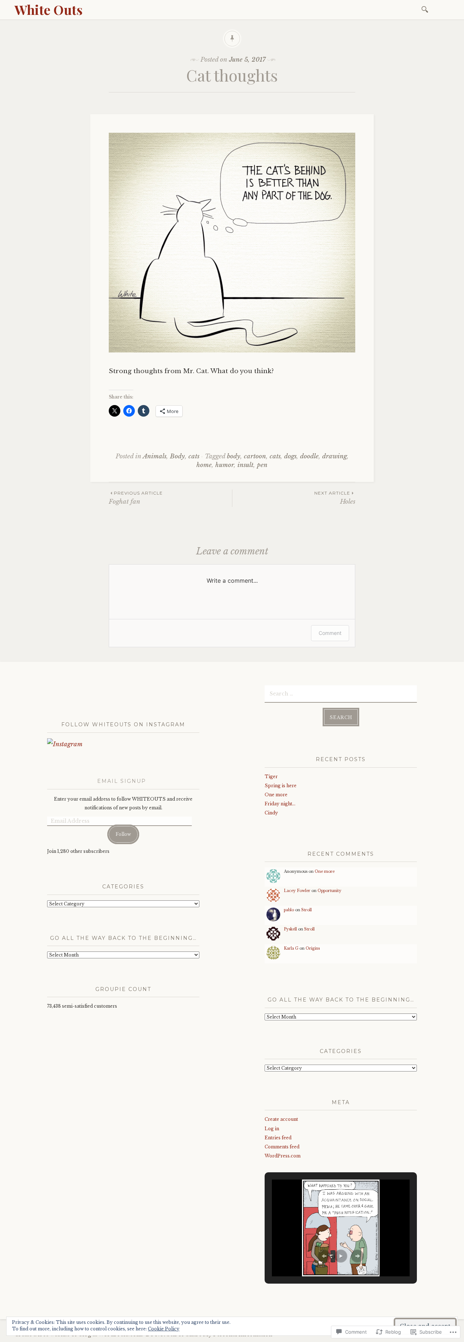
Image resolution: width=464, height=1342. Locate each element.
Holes (334, 497)
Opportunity (329, 890)
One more (276, 794)
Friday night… (280, 803)
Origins (313, 948)
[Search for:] (426, 8)
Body (177, 456)
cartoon (255, 456)
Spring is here (281, 785)
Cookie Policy (163, 1328)
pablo (289, 910)
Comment (330, 633)
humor (224, 465)
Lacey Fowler (297, 890)
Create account (281, 1119)
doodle (309, 456)
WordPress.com (283, 1156)
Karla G (291, 948)
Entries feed (278, 1137)
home (204, 465)
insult (245, 465)
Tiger (271, 776)
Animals (154, 456)
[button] (324, 1256)
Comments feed (282, 1146)
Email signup (121, 781)
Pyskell (290, 929)
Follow (123, 834)
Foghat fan (136, 497)
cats (193, 456)
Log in (272, 1128)
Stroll (306, 910)
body (233, 456)
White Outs (48, 9)
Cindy (271, 812)
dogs (290, 456)
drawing (334, 456)
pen (262, 465)
